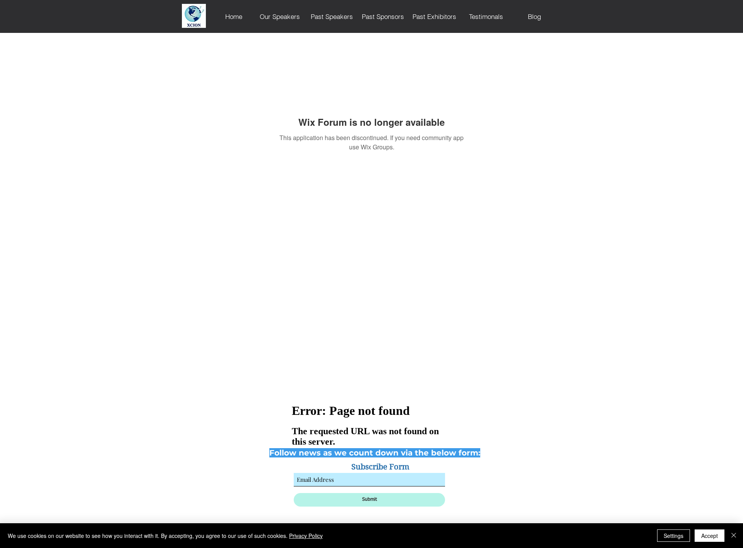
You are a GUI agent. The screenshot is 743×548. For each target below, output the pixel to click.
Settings (673, 535)
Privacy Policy (306, 535)
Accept (709, 535)
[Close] (733, 535)
